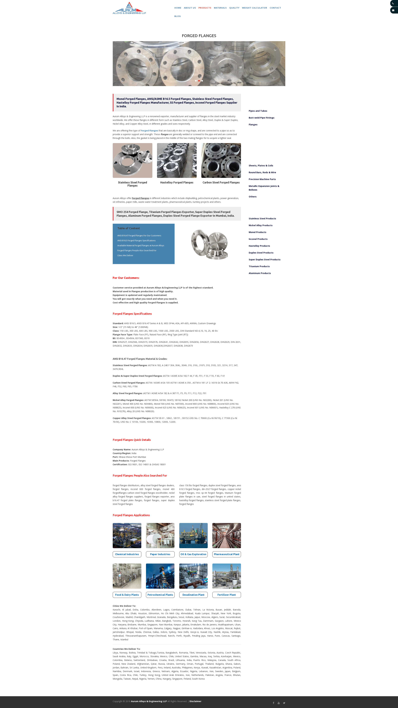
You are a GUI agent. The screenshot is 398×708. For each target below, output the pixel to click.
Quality (234, 8)
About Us (190, 8)
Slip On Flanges (256, 131)
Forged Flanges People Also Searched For (136, 250)
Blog (177, 16)
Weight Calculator (254, 8)
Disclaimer (195, 701)
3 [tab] (202, 81)
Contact (275, 8)
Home (177, 8)
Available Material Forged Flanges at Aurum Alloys (140, 245)
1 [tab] (196, 81)
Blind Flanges (255, 138)
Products (205, 8)
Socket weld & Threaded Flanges (265, 145)
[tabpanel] (199, 63)
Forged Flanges (149, 130)
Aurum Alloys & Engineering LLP (148, 701)
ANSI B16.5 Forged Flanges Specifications (136, 240)
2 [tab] (199, 81)
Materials (220, 8)
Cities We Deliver (125, 255)
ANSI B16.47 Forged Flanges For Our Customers (139, 235)
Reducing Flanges (257, 151)
